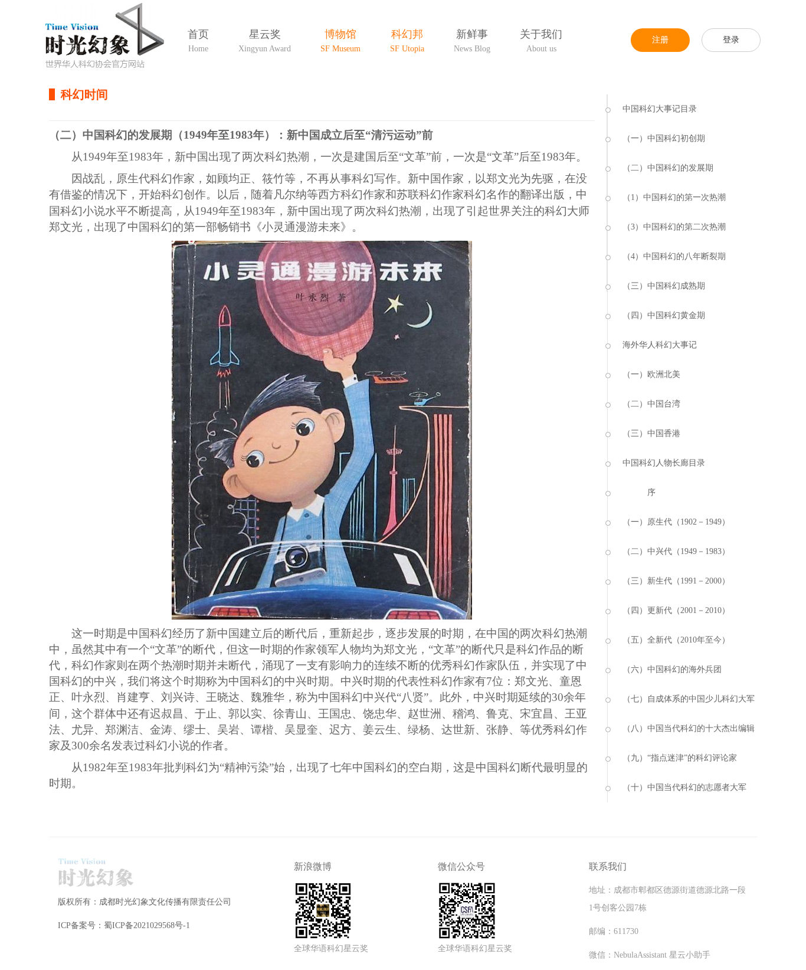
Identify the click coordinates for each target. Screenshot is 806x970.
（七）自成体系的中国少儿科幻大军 (688, 698)
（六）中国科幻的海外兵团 (672, 669)
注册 (660, 39)
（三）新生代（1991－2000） (676, 580)
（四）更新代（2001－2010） (676, 610)
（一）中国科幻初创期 (663, 138)
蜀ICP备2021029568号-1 (147, 925)
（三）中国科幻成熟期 (663, 285)
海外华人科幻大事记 (659, 344)
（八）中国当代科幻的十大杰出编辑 (688, 728)
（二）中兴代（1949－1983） (676, 551)
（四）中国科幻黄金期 (663, 315)
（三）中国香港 (651, 433)
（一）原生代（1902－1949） (676, 521)
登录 (731, 39)
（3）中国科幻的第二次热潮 (674, 226)
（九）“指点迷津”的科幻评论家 (679, 757)
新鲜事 (472, 40)
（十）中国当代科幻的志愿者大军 (684, 787)
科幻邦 (407, 40)
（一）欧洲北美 (651, 374)
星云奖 (264, 40)
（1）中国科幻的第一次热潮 (674, 197)
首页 (198, 40)
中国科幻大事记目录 (659, 108)
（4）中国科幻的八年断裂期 (674, 256)
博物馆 (340, 40)
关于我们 (541, 40)
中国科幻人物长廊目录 (663, 462)
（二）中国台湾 (651, 403)
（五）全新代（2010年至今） (676, 639)
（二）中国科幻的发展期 (667, 167)
